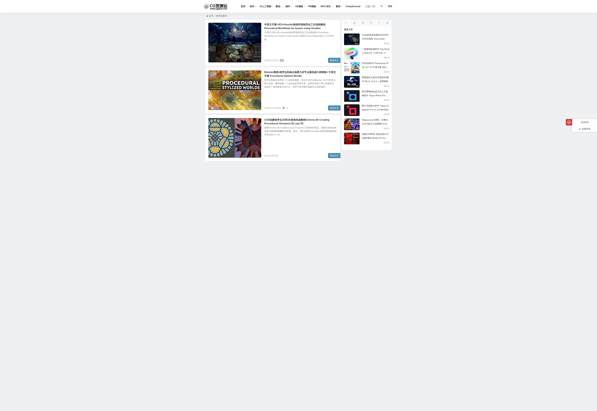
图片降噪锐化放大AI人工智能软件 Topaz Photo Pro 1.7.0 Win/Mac (375, 95)
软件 (252, 6)
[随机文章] (379, 23)
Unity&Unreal (353, 6)
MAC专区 (326, 6)
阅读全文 (334, 60)
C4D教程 (215, 121)
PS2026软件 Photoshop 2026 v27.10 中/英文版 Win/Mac (375, 67)
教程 (278, 6)
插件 (287, 6)
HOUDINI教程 (217, 26)
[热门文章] (363, 23)
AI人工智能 (265, 6)
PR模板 (312, 6)
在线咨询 (586, 129)
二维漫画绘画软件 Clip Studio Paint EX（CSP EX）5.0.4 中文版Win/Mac (375, 53)
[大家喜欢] (354, 23)
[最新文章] (346, 23)
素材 (338, 6)
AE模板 (299, 6)
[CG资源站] (215, 6)
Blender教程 (216, 74)
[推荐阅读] (387, 23)
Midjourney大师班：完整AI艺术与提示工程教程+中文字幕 (375, 124)
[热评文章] (371, 23)
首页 (243, 6)
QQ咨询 (584, 122)
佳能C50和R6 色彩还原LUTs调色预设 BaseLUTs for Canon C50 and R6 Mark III (375, 138)
